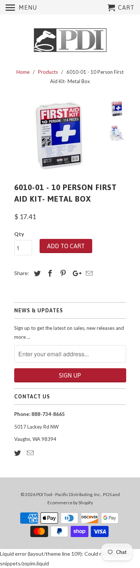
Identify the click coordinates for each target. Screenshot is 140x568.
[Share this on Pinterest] (62, 273)
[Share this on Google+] (75, 273)
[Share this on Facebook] (49, 273)
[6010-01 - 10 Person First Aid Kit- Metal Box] (59, 135)
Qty (19, 234)
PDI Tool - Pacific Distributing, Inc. (68, 494)
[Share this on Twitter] (36, 273)
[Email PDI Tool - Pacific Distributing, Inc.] (31, 453)
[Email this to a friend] (88, 273)
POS (107, 494)
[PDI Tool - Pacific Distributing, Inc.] (70, 40)
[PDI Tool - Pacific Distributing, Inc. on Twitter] (18, 453)
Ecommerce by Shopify (70, 502)
